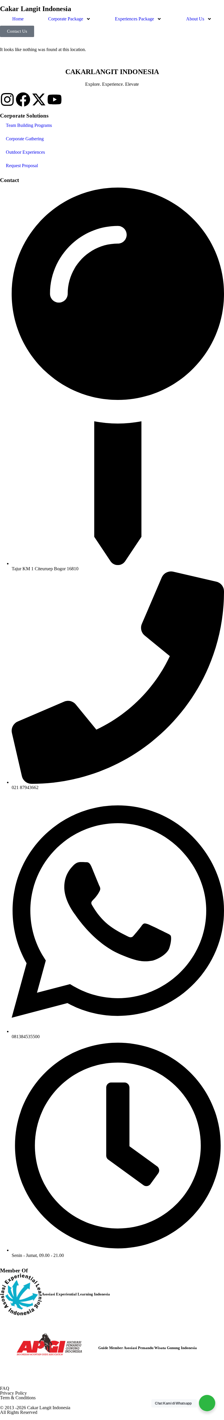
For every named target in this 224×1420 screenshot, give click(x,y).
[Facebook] (23, 99)
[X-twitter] (39, 99)
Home (18, 18)
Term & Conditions (18, 1397)
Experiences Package (134, 18)
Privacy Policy (13, 1393)
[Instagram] (7, 99)
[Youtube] (54, 99)
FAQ (4, 1388)
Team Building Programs (29, 125)
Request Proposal (22, 165)
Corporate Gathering (25, 138)
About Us (195, 18)
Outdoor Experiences (25, 152)
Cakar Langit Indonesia (35, 9)
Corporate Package (65, 18)
